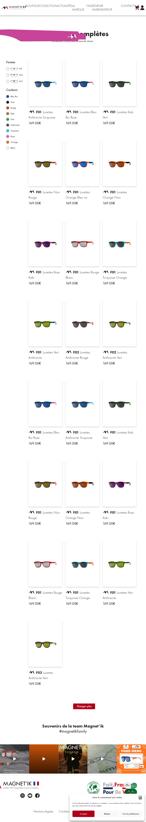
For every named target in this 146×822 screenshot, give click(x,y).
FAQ (89, 6)
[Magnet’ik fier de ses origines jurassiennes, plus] (102, 759)
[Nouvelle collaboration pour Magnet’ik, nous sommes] (14, 759)
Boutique (33, 6)
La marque (78, 7)
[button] (140, 797)
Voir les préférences (130, 814)
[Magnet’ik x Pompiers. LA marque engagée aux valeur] (73, 759)
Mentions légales (43, 811)
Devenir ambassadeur (102, 7)
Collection (48, 6)
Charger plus (84, 706)
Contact (127, 6)
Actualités (64, 6)
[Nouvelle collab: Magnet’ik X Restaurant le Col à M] (131, 759)
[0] (136, 7)
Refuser (107, 814)
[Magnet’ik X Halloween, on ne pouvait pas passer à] (43, 759)
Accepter (83, 814)
